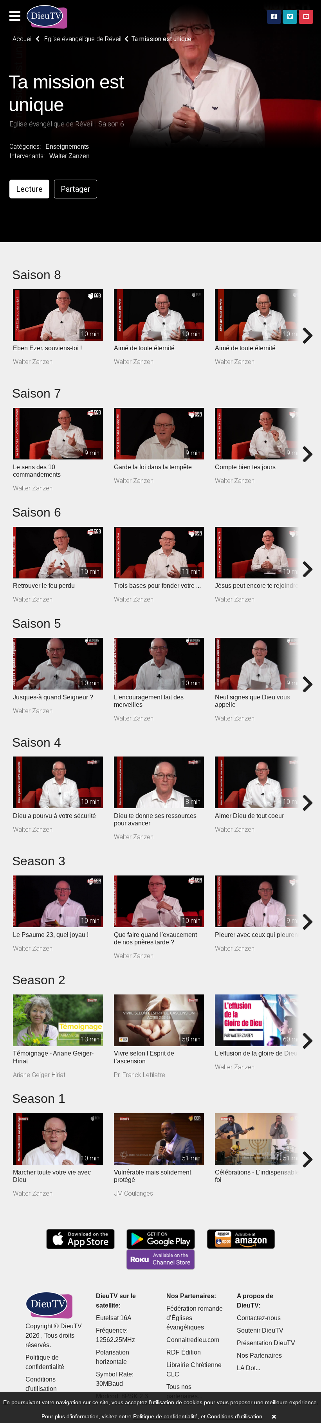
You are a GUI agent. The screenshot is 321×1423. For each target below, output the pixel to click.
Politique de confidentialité (165, 1416)
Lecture (29, 189)
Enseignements (67, 146)
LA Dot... (248, 1368)
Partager (75, 189)
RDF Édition (183, 1352)
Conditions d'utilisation (234, 1416)
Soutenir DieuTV (260, 1330)
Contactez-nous (259, 1318)
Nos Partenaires (259, 1355)
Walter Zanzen (69, 156)
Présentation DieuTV (266, 1343)
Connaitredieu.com (192, 1340)
